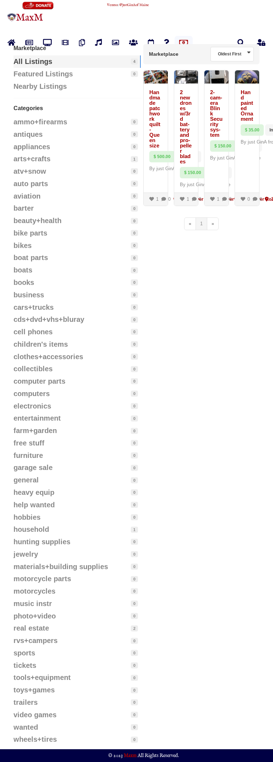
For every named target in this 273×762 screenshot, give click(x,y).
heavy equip (34, 492)
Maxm (130, 755)
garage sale (33, 467)
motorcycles (34, 591)
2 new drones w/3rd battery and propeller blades (186, 126)
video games (35, 715)
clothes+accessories (48, 357)
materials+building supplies (61, 567)
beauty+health (37, 221)
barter (24, 208)
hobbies (27, 517)
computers (32, 394)
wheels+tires (35, 739)
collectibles (33, 369)
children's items (41, 344)
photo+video (35, 616)
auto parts (31, 184)
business (29, 295)
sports (24, 653)
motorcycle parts (42, 579)
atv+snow (30, 171)
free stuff (29, 443)
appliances (32, 147)
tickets (25, 665)
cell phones (33, 332)
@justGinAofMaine (134, 5)
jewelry (26, 554)
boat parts (31, 257)
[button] (241, 42)
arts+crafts (32, 159)
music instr (33, 603)
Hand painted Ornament (247, 105)
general (26, 480)
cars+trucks (34, 307)
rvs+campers (36, 640)
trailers (26, 702)
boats (23, 270)
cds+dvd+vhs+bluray (49, 319)
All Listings (33, 61)
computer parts (39, 381)
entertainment (37, 418)
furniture (28, 455)
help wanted (34, 505)
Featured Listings (43, 74)
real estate (31, 628)
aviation (27, 196)
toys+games (34, 690)
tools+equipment (42, 677)
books (24, 282)
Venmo (112, 5)
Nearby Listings (40, 86)
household (31, 529)
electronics (32, 406)
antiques (28, 134)
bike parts (30, 233)
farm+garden (35, 430)
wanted (26, 727)
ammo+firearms (40, 122)
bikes (23, 245)
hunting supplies (42, 542)
